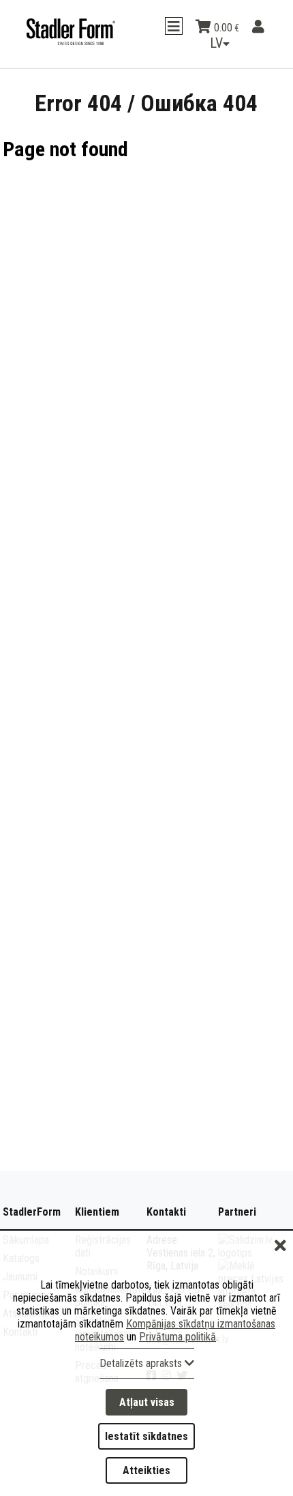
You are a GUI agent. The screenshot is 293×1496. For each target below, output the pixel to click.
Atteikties (146, 1470)
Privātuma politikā (177, 1336)
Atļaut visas (146, 1402)
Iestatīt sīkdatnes (146, 1436)
